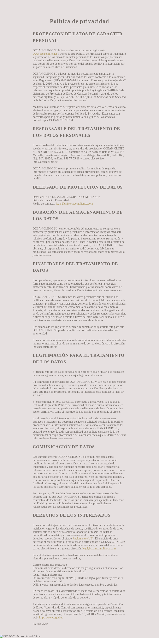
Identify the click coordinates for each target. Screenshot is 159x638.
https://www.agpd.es (51, 617)
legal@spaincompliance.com (99, 548)
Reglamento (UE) (83, 538)
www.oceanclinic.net (45, 53)
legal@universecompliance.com (74, 203)
